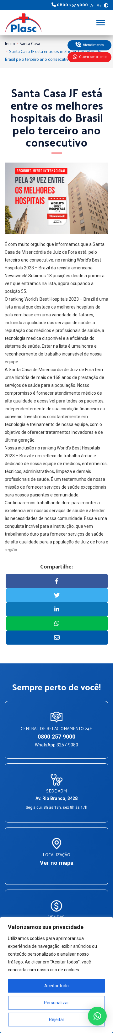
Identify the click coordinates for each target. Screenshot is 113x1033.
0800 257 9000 (56, 736)
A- (92, 5)
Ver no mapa (56, 862)
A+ (99, 5)
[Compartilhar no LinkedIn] (57, 609)
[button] (97, 1016)
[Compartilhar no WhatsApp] (57, 623)
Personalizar (56, 1002)
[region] (56, 975)
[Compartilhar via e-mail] (57, 638)
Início (10, 43)
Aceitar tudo (56, 985)
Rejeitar (56, 1019)
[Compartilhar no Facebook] (57, 581)
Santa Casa (29, 43)
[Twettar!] (57, 595)
